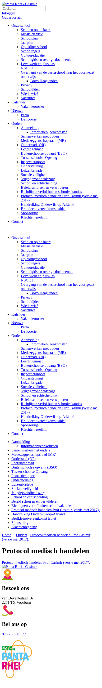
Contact (17, 434)
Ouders (16, 336)
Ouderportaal (12, 17)
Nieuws (17, 323)
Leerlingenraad (32, 361)
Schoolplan (29, 250)
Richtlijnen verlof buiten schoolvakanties (51, 404)
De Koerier (29, 331)
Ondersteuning (32, 378)
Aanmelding (30, 340)
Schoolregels (30, 263)
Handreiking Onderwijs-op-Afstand (47, 417)
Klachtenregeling (33, 429)
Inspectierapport (33, 374)
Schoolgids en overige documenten (47, 272)
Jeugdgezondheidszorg (38, 391)
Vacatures (28, 310)
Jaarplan (27, 255)
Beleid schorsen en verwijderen (44, 400)
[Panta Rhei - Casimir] (19, 4)
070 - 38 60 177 (14, 634)
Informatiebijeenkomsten (48, 344)
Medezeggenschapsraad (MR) (43, 353)
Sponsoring (29, 425)
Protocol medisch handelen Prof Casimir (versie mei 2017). (46, 562)
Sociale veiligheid (34, 387)
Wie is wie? (29, 306)
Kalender (18, 314)
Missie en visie (32, 246)
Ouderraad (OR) (33, 357)
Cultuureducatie (33, 267)
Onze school (20, 238)
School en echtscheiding (39, 395)
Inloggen (8, 13)
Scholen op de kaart (36, 242)
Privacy (26, 297)
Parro (25, 327)
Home (6, 535)
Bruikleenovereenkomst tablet (43, 421)
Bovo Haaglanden (44, 293)
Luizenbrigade (31, 382)
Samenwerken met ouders (40, 348)
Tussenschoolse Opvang (39, 370)
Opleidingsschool (34, 259)
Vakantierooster (32, 319)
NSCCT (27, 280)
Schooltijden (30, 301)
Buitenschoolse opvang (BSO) (44, 365)
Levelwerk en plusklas (38, 276)
